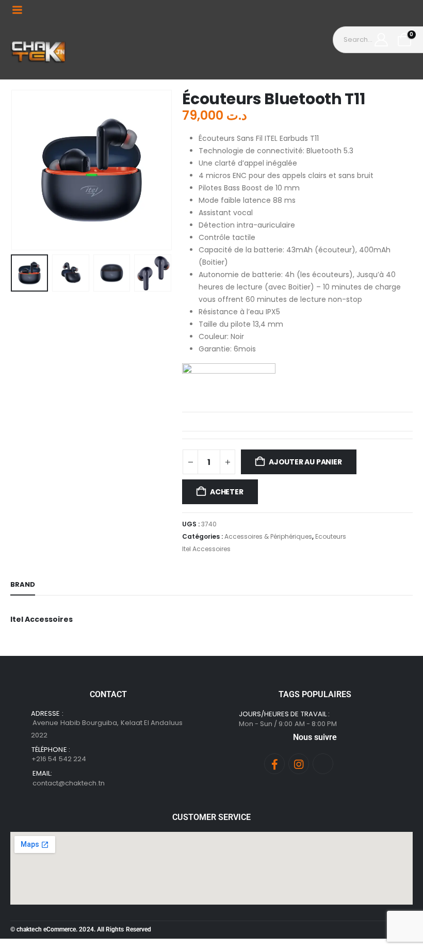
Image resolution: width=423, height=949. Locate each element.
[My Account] (381, 39)
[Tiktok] (323, 763)
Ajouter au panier (305, 462)
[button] (23, 170)
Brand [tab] (22, 584)
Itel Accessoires (206, 548)
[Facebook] (274, 763)
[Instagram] (298, 763)
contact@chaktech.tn (68, 783)
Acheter (226, 492)
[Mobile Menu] (17, 9)
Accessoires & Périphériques (268, 536)
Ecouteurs (330, 536)
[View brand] (228, 383)
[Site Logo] (39, 50)
